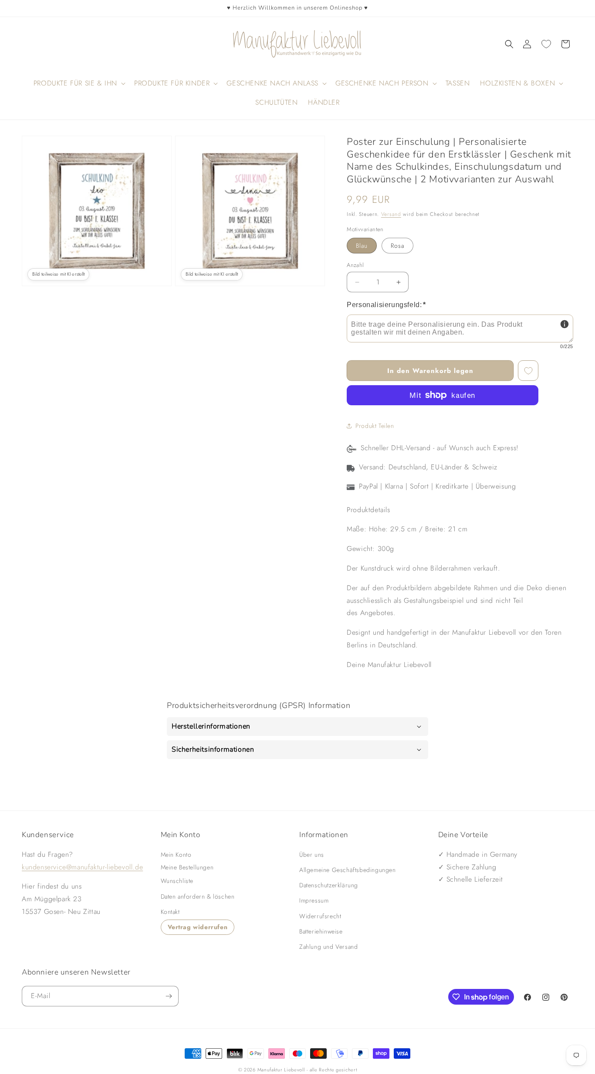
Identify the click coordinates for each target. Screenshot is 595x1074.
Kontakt (170, 911)
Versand (391, 214)
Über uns (311, 854)
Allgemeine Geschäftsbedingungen (347, 869)
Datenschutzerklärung (328, 885)
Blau (362, 245)
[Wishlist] (546, 44)
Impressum (313, 900)
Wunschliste (177, 880)
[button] (509, 44)
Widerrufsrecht (320, 915)
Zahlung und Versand (328, 946)
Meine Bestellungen (187, 866)
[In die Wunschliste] (528, 370)
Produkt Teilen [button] (374, 425)
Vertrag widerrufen (198, 927)
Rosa (397, 245)
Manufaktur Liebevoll (281, 1069)
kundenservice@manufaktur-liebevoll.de (82, 867)
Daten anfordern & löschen (198, 896)
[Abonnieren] (168, 996)
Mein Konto (176, 854)
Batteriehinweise (321, 931)
